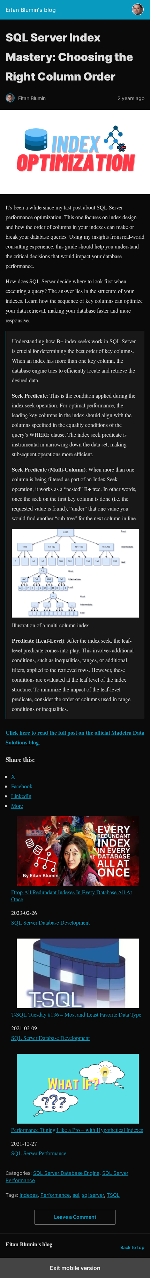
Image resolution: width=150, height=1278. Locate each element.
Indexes (29, 1195)
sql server (93, 1195)
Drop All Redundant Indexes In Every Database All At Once (71, 895)
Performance (55, 1195)
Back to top (132, 1247)
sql (76, 1195)
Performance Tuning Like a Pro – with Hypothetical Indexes (77, 1129)
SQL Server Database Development (50, 922)
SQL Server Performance (38, 1153)
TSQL (113, 1195)
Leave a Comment (75, 1217)
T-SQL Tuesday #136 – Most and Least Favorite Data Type (76, 1014)
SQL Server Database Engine (66, 1173)
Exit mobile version (75, 1267)
